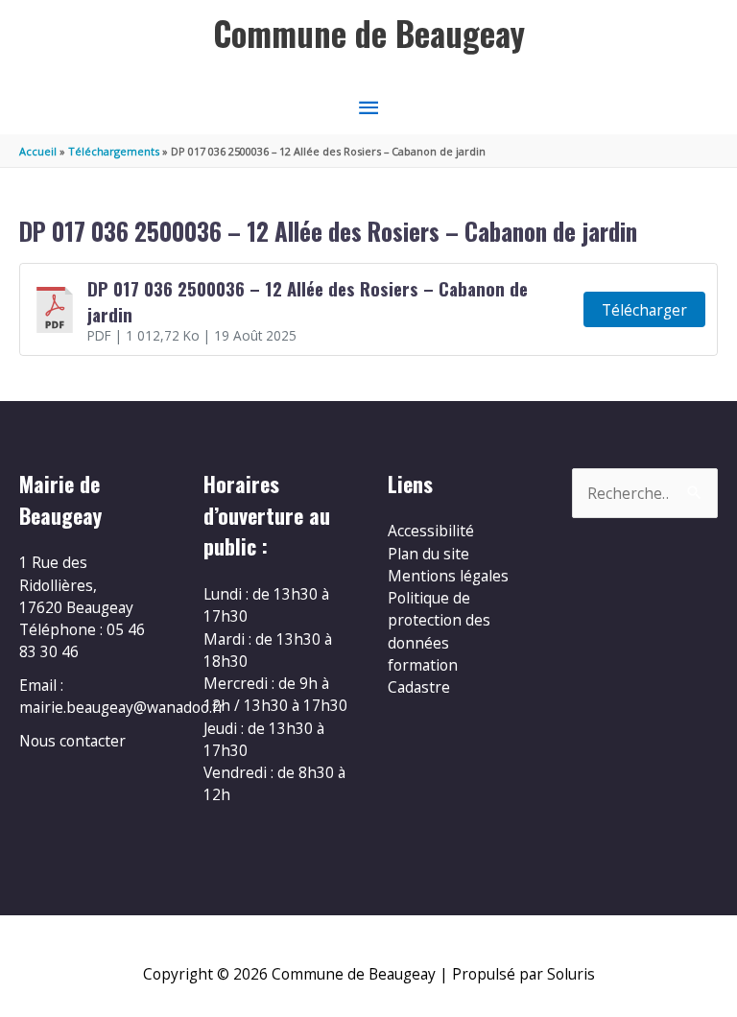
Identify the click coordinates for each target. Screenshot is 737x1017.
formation (423, 664)
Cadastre (419, 687)
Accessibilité (431, 530)
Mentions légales (448, 575)
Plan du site (428, 553)
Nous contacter (72, 740)
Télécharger (644, 309)
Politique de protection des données (439, 620)
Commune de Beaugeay (369, 33)
